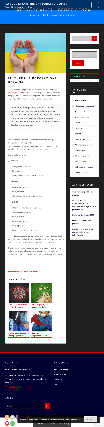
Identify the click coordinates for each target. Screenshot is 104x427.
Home (34, 15)
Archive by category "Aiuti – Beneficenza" (58, 15)
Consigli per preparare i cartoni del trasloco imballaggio (82, 232)
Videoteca (79, 172)
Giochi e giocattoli (82, 117)
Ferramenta (80, 111)
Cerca (78, 63)
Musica (78, 133)
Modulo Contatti (31, 272)
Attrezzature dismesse (84, 106)
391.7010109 (14, 389)
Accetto (90, 419)
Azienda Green (60, 374)
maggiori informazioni (72, 419)
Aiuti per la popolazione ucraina (32, 80)
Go (94, 38)
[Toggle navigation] (95, 5)
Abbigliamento (81, 100)
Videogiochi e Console (84, 167)
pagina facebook (15, 272)
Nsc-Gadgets (80, 150)
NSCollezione (80, 156)
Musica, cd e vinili (82, 139)
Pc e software (80, 161)
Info (55, 384)
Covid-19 (57, 379)
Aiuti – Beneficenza (62, 369)
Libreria (78, 122)
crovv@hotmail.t (15, 386)
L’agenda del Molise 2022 (83, 215)
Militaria (78, 128)
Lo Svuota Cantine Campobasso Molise (36, 4)
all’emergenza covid (16, 92)
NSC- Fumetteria (81, 145)
